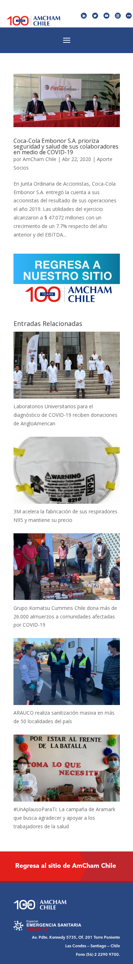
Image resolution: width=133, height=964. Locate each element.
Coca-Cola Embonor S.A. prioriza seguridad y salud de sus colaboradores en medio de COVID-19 (65, 146)
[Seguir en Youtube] (107, 16)
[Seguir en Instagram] (118, 16)
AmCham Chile (39, 159)
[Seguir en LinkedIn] (84, 16)
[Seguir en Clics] (129, 16)
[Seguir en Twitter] (95, 16)
